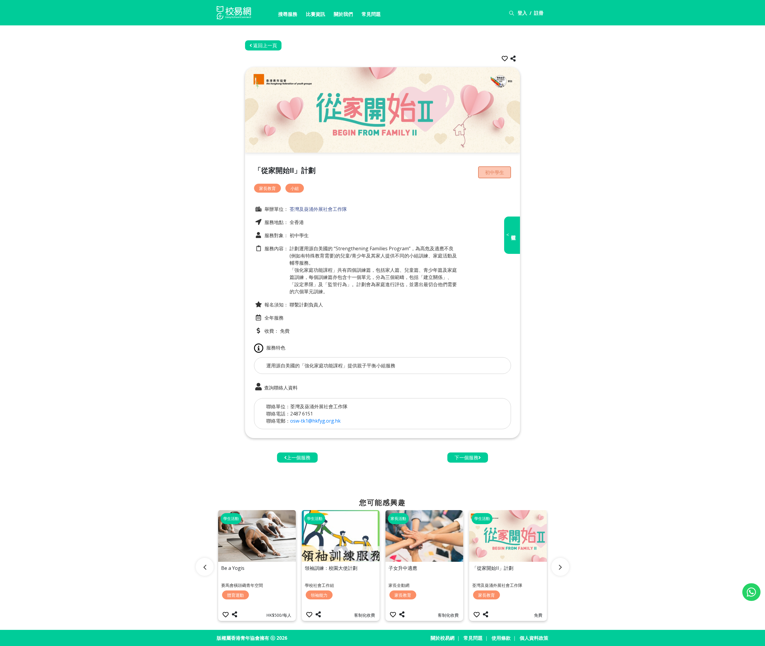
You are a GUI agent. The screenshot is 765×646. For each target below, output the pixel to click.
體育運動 (235, 595)
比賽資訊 (315, 14)
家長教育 (267, 188)
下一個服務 (466, 457)
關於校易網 (443, 638)
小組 (294, 188)
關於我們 (343, 14)
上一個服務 (298, 457)
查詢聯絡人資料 (280, 387)
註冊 (539, 13)
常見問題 (371, 14)
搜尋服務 (287, 14)
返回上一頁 (264, 45)
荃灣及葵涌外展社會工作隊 (317, 209)
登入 (522, 13)
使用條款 (501, 638)
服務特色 (275, 347)
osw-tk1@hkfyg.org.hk (315, 421)
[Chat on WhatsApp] (751, 592)
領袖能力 (319, 595)
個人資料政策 (534, 638)
